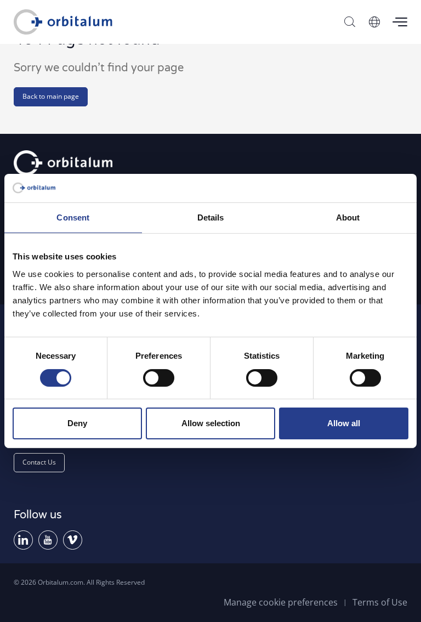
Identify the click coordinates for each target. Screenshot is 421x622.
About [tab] (348, 217)
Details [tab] (210, 217)
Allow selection (210, 423)
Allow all (343, 423)
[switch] (158, 378)
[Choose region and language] (374, 22)
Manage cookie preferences (281, 602)
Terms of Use (379, 602)
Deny (77, 423)
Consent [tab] (72, 217)
